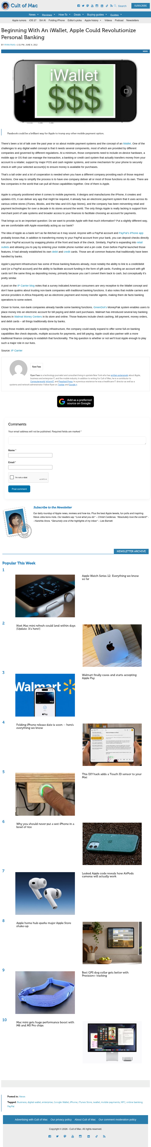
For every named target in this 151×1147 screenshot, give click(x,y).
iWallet (127, 143)
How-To (63, 14)
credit (67, 251)
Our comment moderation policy (117, 1119)
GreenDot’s (100, 307)
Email (12, 462)
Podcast (119, 20)
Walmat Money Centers (28, 316)
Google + (73, 384)
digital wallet (34, 1102)
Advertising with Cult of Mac (31, 1119)
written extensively (119, 375)
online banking (134, 1102)
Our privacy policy (61, 1119)
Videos (108, 20)
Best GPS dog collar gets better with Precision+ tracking (105, 974)
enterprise (47, 1102)
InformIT (50, 381)
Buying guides (95, 14)
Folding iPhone (57, 20)
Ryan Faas (9, 45)
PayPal (10, 1106)
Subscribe (140, 6)
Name (12, 450)
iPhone (74, 1102)
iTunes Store (85, 1102)
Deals (77, 14)
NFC (123, 1102)
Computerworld (37, 381)
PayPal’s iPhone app (131, 233)
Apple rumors (19, 20)
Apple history (91, 20)
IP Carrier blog (26, 285)
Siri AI (42, 20)
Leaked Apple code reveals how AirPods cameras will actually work (108, 875)
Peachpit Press (66, 381)
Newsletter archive (131, 551)
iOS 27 (32, 20)
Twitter (61, 384)
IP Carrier (16, 350)
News (32, 14)
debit (55, 251)
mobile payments (110, 1102)
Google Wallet (61, 1102)
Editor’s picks (75, 20)
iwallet (96, 1102)
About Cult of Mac (85, 1119)
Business (22, 1102)
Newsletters (132, 20)
